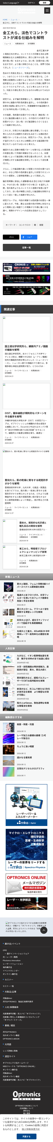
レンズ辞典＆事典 (10, 1050)
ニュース (14, 19)
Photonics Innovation (11, 960)
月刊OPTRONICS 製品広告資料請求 (18, 1001)
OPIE (5, 950)
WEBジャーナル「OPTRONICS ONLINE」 (19, 1066)
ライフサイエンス (21, 370)
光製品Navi (7, 998)
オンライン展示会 (10, 974)
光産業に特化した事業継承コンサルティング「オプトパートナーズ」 (21, 1018)
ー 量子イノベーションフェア (16, 953)
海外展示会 (7, 967)
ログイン (31, 2)
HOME (5, 19)
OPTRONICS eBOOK (11, 1038)
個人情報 (26, 1113)
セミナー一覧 (8, 986)
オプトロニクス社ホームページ (16, 1062)
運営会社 (26, 1110)
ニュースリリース (20, 67)
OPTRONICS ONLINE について (26, 1105)
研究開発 (31, 43)
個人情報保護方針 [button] (31, 1129)
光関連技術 (19, 43)
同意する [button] (27, 1136)
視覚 (41, 224)
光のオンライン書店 (11, 1035)
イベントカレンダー (11, 970)
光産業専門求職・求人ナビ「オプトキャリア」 (22, 1013)
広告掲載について (26, 1108)
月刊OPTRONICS (10, 1032)
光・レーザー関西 (10, 957)
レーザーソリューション (13, 963)
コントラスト (25, 224)
